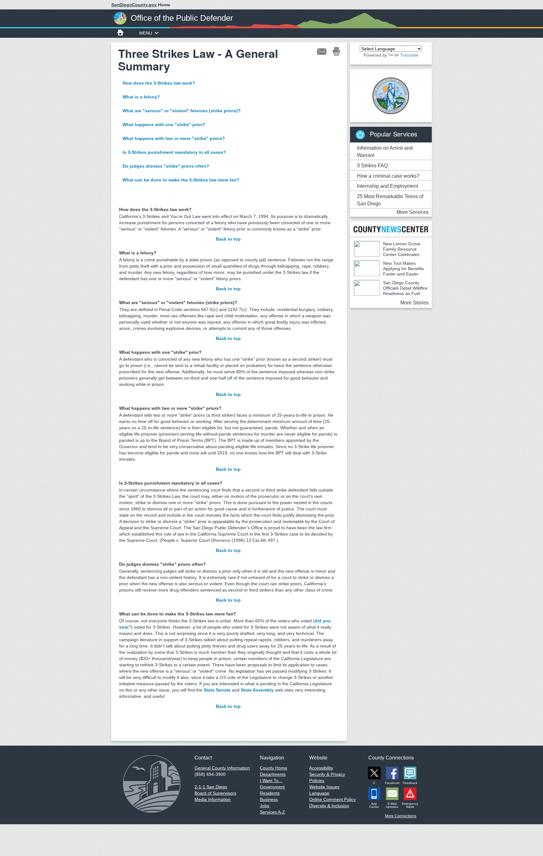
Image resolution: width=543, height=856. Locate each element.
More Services (413, 212)
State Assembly (257, 689)
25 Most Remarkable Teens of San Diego (390, 200)
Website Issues (324, 786)
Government (272, 786)
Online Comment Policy (332, 799)
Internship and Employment (387, 186)
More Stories (414, 302)
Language (319, 793)
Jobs (264, 805)
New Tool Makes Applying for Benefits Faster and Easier (403, 268)
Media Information (213, 799)
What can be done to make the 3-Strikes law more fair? (181, 179)
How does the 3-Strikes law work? (159, 83)
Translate (409, 55)
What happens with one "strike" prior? (164, 124)
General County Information (222, 767)
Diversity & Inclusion (329, 805)
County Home (273, 767)
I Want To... (271, 780)
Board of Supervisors (215, 793)
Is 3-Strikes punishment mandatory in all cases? (174, 152)
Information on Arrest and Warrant (385, 151)
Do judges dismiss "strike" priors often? (166, 166)
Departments (273, 774)
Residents (270, 793)
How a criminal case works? (388, 176)
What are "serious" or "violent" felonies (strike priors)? (182, 110)
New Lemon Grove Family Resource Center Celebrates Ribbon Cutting (387, 251)
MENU (145, 33)
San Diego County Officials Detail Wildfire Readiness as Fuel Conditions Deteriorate (390, 290)
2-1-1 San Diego (211, 786)
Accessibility (321, 767)
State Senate (217, 689)
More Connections (400, 816)
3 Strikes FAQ (372, 165)
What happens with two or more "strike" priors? (174, 138)
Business (269, 799)
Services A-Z (272, 811)
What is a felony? (141, 96)
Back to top (228, 239)
